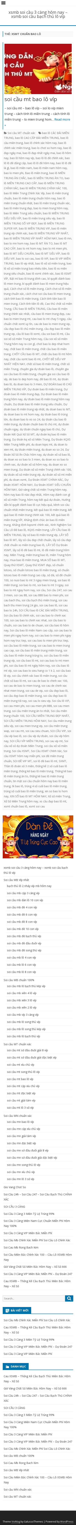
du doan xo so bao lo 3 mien (22, 459)
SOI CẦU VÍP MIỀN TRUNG (27, 741)
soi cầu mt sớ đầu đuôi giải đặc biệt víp (32, 1057)
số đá (50, 575)
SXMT (62, 761)
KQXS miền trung (38, 530)
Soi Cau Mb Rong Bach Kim (21, 1247)
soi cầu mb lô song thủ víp (23, 1022)
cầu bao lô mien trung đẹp (47, 314)
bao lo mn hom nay (16, 243)
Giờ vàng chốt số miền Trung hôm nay (42, 489)
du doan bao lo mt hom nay (21, 414)
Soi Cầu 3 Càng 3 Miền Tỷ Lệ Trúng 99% (29, 1214)
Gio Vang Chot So (15, 1187)
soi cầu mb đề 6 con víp (22, 914)
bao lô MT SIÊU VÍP (47, 253)
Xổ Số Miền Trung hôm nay (21, 801)
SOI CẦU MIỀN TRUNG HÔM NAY (25, 721)
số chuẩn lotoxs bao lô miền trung (34, 570)
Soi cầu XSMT (20, 751)
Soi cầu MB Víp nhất (16, 880)
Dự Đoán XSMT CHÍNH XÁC (45, 479)
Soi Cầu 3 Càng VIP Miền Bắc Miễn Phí (28, 1233)
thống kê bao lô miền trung (36, 771)
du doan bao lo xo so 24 (24, 419)
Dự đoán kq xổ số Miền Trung (31, 439)
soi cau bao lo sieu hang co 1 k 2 (34, 670)
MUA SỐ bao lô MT (52, 560)
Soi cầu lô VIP (60, 701)
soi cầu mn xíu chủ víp (21, 1172)
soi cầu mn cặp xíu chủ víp (23, 1129)
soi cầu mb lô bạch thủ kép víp (26, 986)
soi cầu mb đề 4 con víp (22, 907)
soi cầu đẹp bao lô (56, 690)
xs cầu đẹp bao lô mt (53, 801)
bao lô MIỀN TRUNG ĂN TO (45, 178)
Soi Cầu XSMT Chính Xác (46, 751)
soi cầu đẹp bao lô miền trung (23, 696)
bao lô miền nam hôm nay (50, 168)
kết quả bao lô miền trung (50, 510)
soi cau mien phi (14, 706)
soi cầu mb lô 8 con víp (21, 972)
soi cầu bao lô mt (27, 660)
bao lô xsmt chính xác (40, 273)
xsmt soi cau (37, 806)
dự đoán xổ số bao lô (56, 454)
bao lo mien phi (13, 173)
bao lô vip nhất (24, 263)
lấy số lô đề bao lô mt (26, 550)
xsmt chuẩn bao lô (15, 806)
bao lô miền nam (21, 168)
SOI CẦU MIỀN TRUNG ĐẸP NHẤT (47, 716)
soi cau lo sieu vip (39, 701)
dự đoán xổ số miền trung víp (22, 474)
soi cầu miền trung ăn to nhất (30, 711)
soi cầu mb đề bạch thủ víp (24, 936)
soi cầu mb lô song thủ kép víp (26, 1029)
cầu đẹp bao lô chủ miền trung (23, 329)
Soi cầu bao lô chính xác (19, 615)
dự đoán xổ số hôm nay (32, 464)
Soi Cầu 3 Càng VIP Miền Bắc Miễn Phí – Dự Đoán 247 (38, 1274)
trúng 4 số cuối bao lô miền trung (45, 786)
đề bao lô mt (48, 379)
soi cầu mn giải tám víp (21, 1136)
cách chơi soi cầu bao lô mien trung (48, 294)
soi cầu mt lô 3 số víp (20, 1107)
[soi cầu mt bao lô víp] (38, 70)
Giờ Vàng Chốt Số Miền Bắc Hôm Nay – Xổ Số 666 (35, 1266)
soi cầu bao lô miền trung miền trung (38, 650)
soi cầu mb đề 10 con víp (23, 929)
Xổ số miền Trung (59, 796)
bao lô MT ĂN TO (41, 243)
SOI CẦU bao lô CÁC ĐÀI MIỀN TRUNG (43, 610)
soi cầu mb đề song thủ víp (24, 950)
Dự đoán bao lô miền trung (45, 389)
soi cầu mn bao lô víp (20, 1122)
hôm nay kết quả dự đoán (43, 500)
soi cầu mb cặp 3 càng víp (23, 893)
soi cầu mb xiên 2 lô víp (21, 1007)
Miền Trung (17, 555)
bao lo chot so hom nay (47, 148)
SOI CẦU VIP (58, 731)
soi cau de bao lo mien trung (22, 685)
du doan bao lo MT (58, 409)
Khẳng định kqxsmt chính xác (30, 525)
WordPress (66, 1521)
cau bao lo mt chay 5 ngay (48, 319)
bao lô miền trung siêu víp (39, 218)
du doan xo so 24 (53, 449)
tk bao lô (17, 786)
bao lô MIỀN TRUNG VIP (34, 228)
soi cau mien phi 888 (39, 706)
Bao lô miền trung (36, 173)
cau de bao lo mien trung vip (52, 324)
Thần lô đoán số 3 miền (19, 766)
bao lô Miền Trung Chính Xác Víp (24, 193)
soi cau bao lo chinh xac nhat (28, 620)
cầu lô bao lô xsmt (28, 334)
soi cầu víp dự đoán (35, 736)
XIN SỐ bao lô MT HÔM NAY (28, 796)
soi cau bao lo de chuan (28, 625)
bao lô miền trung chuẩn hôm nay (34, 198)
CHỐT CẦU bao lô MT (26, 354)
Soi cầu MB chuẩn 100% (19, 980)
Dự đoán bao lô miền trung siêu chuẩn (37, 404)
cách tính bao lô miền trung (21, 298)
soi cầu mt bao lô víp (30, 99)
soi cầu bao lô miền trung (20, 645)
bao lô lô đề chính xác (49, 158)
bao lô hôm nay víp (22, 158)
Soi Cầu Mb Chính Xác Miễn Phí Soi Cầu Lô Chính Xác (37, 1240)
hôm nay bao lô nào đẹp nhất (23, 494)
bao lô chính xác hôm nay (40, 143)
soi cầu (40, 590)
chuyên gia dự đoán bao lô (37, 369)
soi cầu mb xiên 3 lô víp (21, 1000)
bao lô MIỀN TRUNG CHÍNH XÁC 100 (43, 188)
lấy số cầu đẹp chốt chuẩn (35, 540)
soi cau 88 (20, 595)
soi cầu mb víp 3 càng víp (23, 1014)
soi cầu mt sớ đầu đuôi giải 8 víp (27, 1050)
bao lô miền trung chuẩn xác (52, 203)
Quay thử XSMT (14, 565)
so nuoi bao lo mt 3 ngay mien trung (33, 580)
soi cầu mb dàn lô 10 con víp (25, 900)
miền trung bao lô (37, 555)
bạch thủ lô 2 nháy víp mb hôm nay (29, 886)
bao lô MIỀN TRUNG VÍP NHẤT (48, 233)
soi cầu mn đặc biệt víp (21, 1143)
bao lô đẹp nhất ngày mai (39, 153)
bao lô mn (64, 238)
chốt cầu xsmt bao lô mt (25, 359)
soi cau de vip (34, 690)
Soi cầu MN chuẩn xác (18, 1116)
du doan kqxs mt (41, 444)
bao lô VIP (41, 258)
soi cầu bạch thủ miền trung (39, 600)
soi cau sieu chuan (37, 731)
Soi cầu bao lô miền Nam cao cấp (31, 630)
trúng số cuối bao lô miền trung (23, 791)
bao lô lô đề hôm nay (41, 163)
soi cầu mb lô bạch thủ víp (23, 1036)
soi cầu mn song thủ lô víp (23, 1165)
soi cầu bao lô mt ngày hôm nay (29, 665)
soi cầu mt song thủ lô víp (23, 1072)
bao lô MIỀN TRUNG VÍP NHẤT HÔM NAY (30, 238)
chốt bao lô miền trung (24, 349)
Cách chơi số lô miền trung (27, 289)
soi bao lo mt (27, 585)
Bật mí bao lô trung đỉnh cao (28, 278)
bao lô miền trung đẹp (18, 208)
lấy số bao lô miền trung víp (40, 535)
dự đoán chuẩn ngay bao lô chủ (40, 429)
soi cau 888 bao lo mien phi (45, 595)
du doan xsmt (18, 479)
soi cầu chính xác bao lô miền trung (34, 676)
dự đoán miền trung (27, 449)
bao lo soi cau (25, 258)
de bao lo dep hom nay (23, 379)
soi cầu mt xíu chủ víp (20, 1064)
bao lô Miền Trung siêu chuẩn (22, 213)
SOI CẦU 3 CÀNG (14, 1206)
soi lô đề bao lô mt (45, 761)
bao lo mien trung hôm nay (51, 208)
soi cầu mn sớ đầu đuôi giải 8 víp (28, 1150)
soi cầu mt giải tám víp (21, 1100)
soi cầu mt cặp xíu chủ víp (23, 1086)
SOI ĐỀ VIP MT (22, 761)
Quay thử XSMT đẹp (38, 565)
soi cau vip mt (54, 741)
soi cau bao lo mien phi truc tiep (48, 640)
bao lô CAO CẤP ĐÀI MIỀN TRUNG (37, 138)
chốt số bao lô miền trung (43, 364)
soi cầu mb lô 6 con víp (21, 964)
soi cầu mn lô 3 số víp (20, 1179)
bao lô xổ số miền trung (50, 263)
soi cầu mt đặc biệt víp (21, 1093)
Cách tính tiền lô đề (31, 304)
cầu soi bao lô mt (52, 334)
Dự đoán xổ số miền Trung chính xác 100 (45, 469)
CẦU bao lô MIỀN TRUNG (29, 309)
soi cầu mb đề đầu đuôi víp (24, 943)
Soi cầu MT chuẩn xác (21, 133)
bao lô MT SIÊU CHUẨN (19, 253)
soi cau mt (17, 731)
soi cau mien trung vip (28, 726)
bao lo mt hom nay (29, 248)
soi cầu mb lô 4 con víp (21, 957)
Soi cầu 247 (54, 590)
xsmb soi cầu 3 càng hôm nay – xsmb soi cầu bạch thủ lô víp (38, 14)
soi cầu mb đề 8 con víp (22, 922)
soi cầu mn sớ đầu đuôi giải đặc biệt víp (32, 1157)
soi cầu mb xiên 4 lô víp (21, 993)
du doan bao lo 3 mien (27, 384)
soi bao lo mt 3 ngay (50, 585)
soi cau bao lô (48, 605)
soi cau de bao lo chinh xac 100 (47, 681)
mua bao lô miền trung (24, 560)
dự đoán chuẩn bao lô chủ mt (38, 424)
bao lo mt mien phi (55, 248)
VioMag (15, 1521)
